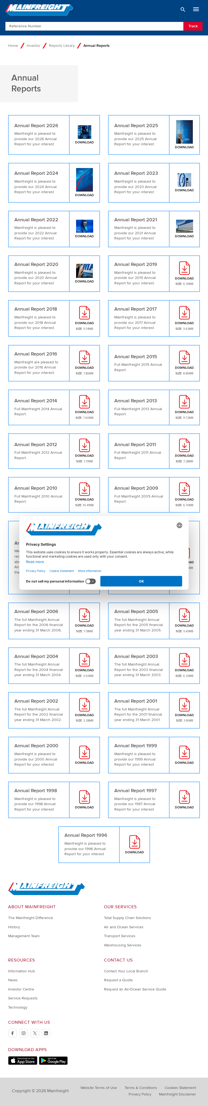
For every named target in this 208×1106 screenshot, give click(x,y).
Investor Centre (21, 989)
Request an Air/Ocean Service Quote (135, 989)
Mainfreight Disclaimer (177, 1094)
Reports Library (62, 45)
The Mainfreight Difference (30, 918)
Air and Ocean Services (124, 927)
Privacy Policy (140, 1094)
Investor (33, 45)
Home (13, 45)
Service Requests (23, 998)
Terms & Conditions (141, 1087)
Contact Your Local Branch (126, 971)
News (13, 980)
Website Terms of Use (98, 1087)
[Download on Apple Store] (22, 1063)
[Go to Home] (46, 894)
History (14, 927)
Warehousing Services (122, 945)
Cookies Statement (180, 1087)
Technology (17, 1007)
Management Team (24, 936)
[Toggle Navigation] (196, 9)
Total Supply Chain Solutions (127, 918)
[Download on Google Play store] (53, 1063)
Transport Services (119, 936)
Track (193, 26)
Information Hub (21, 971)
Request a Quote (118, 980)
